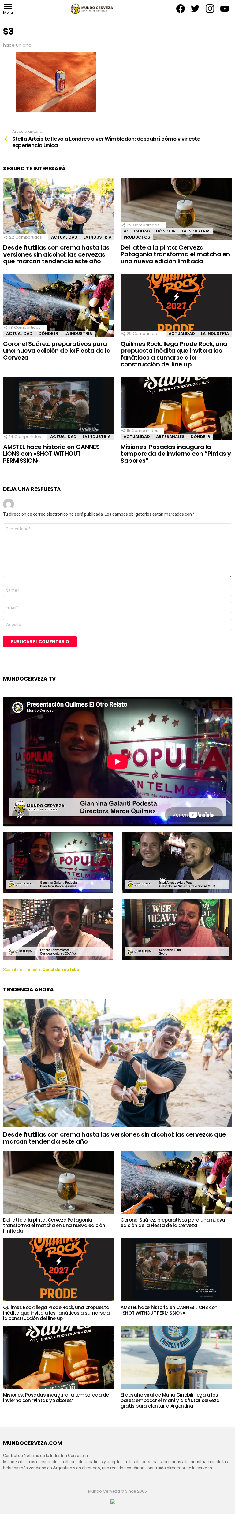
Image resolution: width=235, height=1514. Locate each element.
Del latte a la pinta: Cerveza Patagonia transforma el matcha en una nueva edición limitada (175, 254)
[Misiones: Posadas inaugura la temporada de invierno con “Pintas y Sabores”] (176, 408)
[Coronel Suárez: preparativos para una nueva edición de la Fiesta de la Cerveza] (58, 305)
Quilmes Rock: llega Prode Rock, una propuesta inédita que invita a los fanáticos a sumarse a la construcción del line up (174, 354)
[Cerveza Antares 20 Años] (58, 929)
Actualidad (64, 237)
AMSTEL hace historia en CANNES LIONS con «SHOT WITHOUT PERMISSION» (51, 454)
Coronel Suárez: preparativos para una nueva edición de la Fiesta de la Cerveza (56, 351)
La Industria (97, 237)
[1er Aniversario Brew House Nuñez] (177, 862)
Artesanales (170, 437)
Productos (137, 237)
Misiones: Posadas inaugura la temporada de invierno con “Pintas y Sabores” (176, 454)
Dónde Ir (166, 231)
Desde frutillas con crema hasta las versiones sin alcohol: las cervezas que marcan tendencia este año (56, 254)
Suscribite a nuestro (41, 969)
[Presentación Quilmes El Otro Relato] (58, 862)
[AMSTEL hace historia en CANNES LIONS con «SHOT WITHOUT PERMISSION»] (58, 408)
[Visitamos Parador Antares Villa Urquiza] (177, 929)
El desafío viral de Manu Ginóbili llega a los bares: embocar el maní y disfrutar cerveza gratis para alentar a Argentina (170, 1400)
